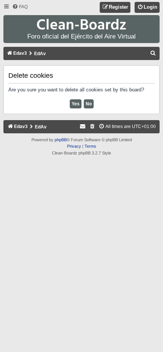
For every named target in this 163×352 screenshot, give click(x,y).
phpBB (61, 139)
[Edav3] (81, 24)
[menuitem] (20, 7)
